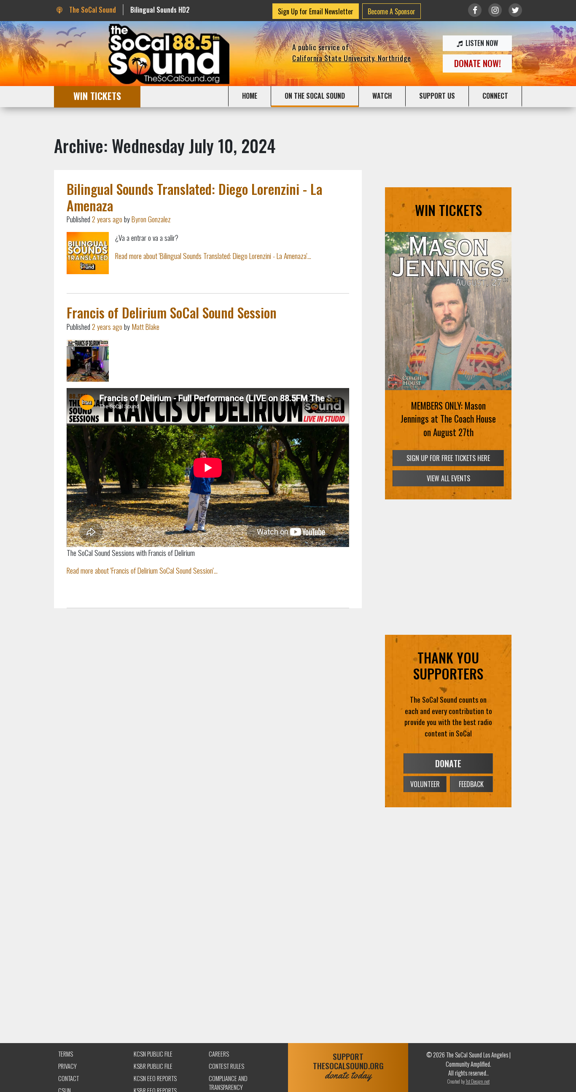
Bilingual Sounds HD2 (160, 10)
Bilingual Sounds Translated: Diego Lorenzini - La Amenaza (194, 197)
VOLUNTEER (425, 784)
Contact (68, 1078)
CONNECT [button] (495, 96)
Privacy (67, 1066)
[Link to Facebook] (475, 10)
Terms (65, 1053)
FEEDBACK (471, 784)
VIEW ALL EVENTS (448, 478)
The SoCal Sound (91, 10)
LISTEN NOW (481, 43)
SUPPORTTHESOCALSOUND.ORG (348, 1066)
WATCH (382, 96)
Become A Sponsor (391, 11)
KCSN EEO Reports (155, 1078)
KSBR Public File (153, 1066)
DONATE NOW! (477, 63)
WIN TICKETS (97, 95)
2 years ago (107, 218)
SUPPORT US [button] (437, 96)
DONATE (448, 763)
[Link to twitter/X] (515, 10)
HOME (249, 96)
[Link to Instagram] (495, 10)
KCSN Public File (153, 1053)
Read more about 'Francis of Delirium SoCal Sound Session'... (142, 570)
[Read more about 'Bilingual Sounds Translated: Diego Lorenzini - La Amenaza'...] (88, 253)
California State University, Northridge (351, 57)
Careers (219, 1053)
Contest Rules (226, 1066)
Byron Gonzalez (151, 218)
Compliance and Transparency (228, 1083)
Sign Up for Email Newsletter (315, 11)
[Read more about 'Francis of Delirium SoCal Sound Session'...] (88, 361)
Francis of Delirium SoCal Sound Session (172, 312)
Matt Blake (145, 326)
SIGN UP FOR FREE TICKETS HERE (448, 458)
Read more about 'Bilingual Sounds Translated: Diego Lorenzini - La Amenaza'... (213, 255)
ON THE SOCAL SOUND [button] (315, 96)
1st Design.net (478, 1081)
